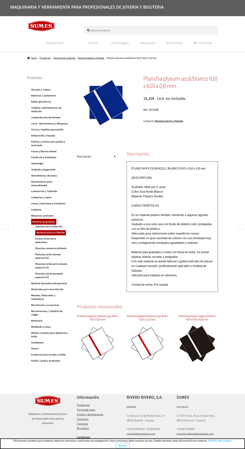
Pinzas (35, 348)
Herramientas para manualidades (41, 183)
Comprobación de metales (46, 117)
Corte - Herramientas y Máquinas (49, 123)
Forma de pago (86, 409)
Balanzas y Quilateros (43, 95)
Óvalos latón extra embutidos (45, 240)
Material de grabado (64, 58)
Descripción (84, 156)
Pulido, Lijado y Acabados (45, 360)
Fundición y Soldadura (43, 157)
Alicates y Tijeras (41, 89)
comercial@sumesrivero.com (141, 433)
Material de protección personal (49, 283)
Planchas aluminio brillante (50, 248)
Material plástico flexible (91, 58)
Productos (55, 43)
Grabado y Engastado (43, 169)
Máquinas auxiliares (42, 215)
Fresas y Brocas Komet (43, 151)
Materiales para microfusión (47, 289)
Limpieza (36, 209)
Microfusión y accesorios (45, 305)
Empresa (147, 43)
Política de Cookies (219, 440)
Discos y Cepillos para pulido (47, 129)
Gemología (37, 163)
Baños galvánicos (41, 101)
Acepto (122, 445)
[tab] (97, 156)
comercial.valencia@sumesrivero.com (195, 433)
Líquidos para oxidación (48, 226)
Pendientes (37, 342)
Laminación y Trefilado (44, 191)
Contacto (174, 43)
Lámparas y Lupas (41, 197)
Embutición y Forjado (43, 135)
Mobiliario (37, 320)
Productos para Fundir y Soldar (48, 354)
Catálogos (120, 43)
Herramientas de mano (44, 175)
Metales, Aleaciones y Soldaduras (43, 297)
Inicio (93, 43)
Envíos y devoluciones (90, 414)
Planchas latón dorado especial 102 (48, 256)
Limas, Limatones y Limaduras (48, 203)
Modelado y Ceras (41, 326)
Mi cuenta (203, 43)
